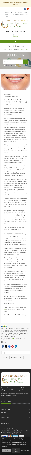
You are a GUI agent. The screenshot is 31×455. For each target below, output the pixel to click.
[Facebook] (25, 9)
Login (6, 16)
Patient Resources (14, 49)
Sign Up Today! (24, 14)
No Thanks (16, 450)
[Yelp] (28, 9)
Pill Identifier (18, 12)
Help (12, 12)
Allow (6, 450)
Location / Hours (14, 14)
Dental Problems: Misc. (17, 357)
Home (5, 49)
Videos (19, 66)
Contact (3, 412)
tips (5, 309)
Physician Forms (5, 409)
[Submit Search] (25, 62)
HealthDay (12, 339)
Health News (9, 66)
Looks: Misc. (5, 357)
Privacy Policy (5, 417)
